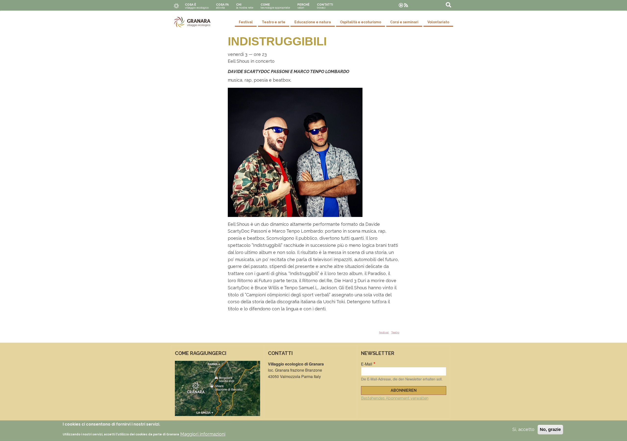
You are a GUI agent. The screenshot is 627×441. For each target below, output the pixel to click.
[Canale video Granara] (401, 5)
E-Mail (366, 364)
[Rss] (406, 5)
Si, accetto (523, 429)
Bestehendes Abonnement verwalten (394, 398)
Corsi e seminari (404, 22)
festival (384, 332)
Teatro (395, 332)
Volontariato (438, 22)
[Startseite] (192, 22)
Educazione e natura (312, 22)
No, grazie (550, 429)
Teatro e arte (273, 22)
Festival (246, 22)
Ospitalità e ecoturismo (360, 22)
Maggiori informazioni (202, 434)
